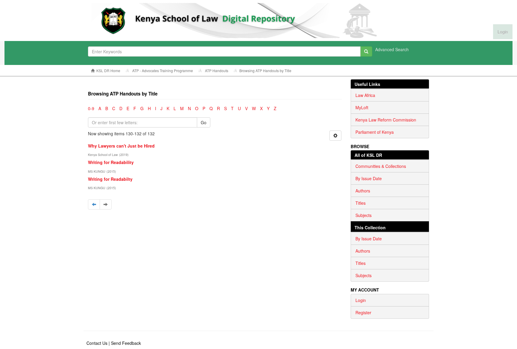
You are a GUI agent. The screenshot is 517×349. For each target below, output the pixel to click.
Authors (362, 191)
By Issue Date (368, 178)
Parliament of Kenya (374, 132)
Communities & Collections (380, 166)
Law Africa (365, 95)
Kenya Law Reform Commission (385, 120)
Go (203, 122)
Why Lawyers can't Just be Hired (121, 146)
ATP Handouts (216, 70)
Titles (360, 203)
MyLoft (361, 107)
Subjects (363, 215)
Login (360, 300)
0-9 (91, 108)
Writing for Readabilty (110, 179)
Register (363, 312)
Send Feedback (126, 343)
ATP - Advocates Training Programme (162, 70)
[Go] (366, 51)
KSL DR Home (108, 70)
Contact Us (96, 343)
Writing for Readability (111, 162)
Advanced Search (392, 49)
